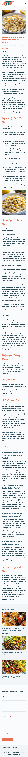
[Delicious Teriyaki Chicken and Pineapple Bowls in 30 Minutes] (14, 667)
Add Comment (6, 717)
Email (4, 703)
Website (4, 710)
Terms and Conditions (19, 752)
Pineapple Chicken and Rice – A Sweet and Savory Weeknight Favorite (13, 629)
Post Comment (7, 739)
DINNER (21, 45)
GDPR (9, 754)
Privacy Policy (7, 752)
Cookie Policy (16, 754)
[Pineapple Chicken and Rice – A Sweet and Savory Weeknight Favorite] (14, 619)
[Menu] (25, 3)
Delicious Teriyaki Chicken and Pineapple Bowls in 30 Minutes (11, 677)
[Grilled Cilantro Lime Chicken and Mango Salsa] (14, 643)
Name (4, 696)
